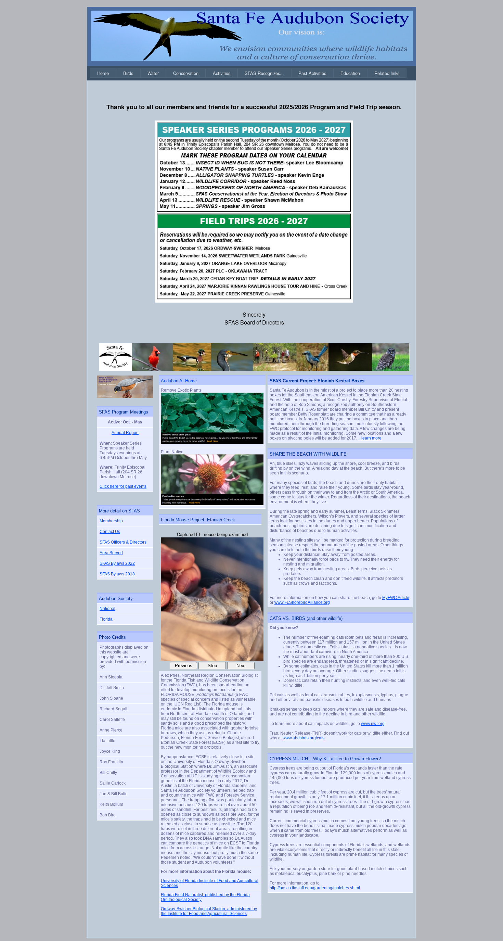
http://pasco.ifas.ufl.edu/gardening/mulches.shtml (315, 888)
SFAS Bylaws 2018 (117, 574)
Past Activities (312, 73)
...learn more (370, 438)
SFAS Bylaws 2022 (117, 563)
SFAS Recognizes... (264, 73)
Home (103, 73)
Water (153, 73)
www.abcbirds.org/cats (303, 738)
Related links (386, 73)
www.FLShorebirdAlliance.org (302, 602)
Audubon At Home (179, 380)
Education (350, 73)
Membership (111, 521)
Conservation (185, 73)
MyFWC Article (395, 597)
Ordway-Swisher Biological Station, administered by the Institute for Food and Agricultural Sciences (209, 911)
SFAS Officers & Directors (123, 542)
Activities (221, 73)
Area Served (111, 552)
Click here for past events (123, 486)
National (107, 608)
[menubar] (248, 73)
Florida (106, 619)
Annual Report (125, 432)
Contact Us (110, 531)
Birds (128, 73)
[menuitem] (103, 73)
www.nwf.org (373, 723)
